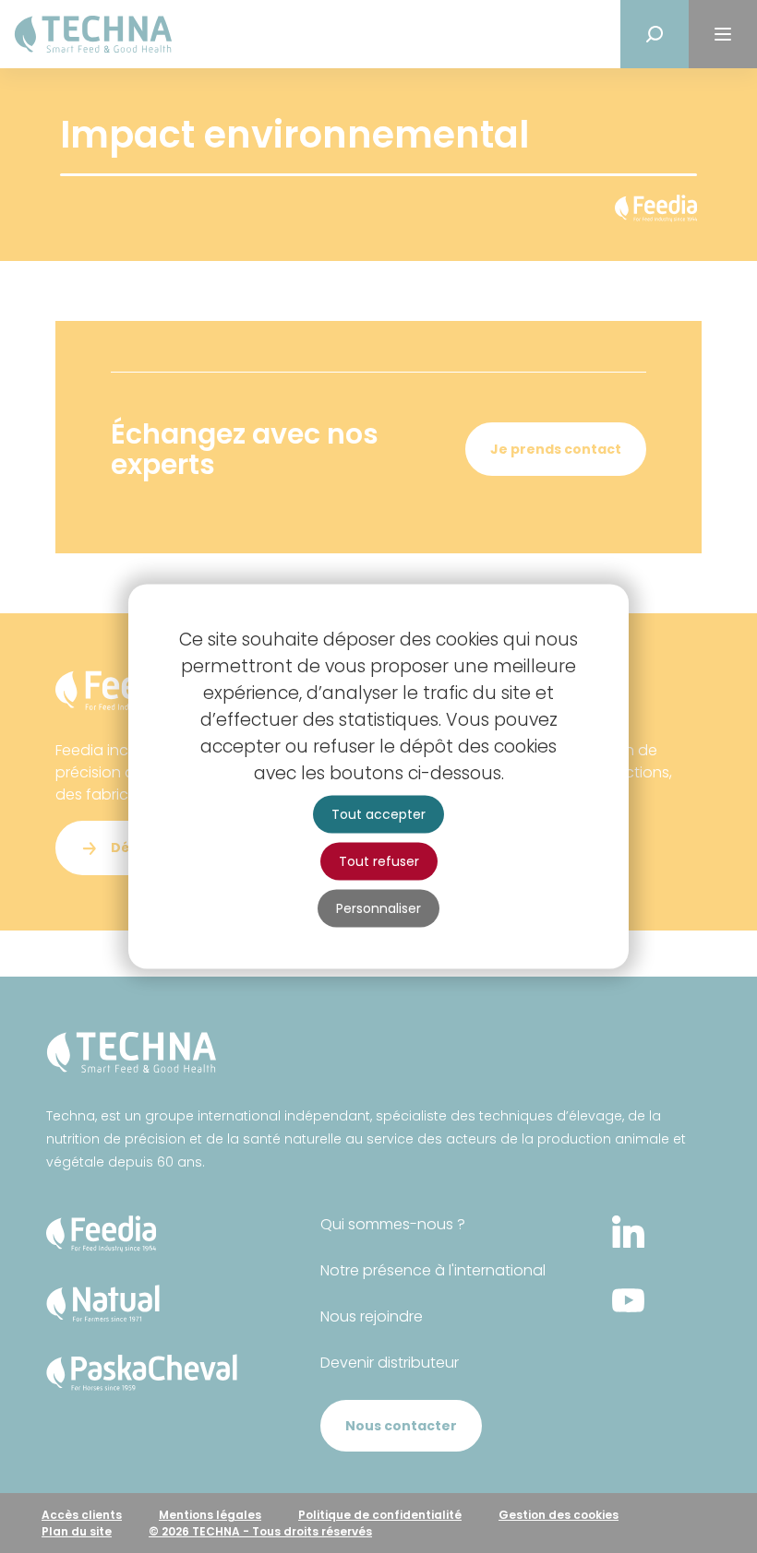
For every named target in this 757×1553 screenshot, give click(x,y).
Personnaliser (378, 908)
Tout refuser (379, 861)
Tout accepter (378, 814)
